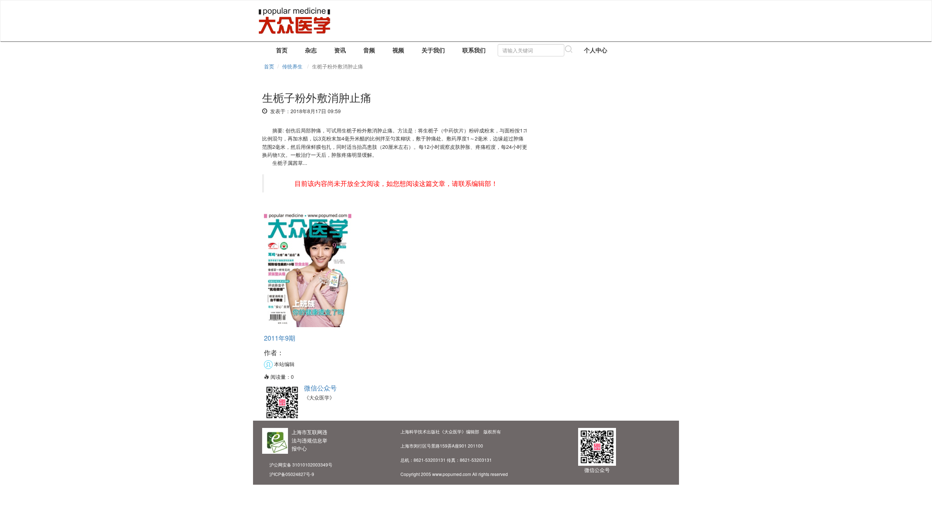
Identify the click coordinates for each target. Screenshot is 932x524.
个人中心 (595, 50)
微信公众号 (320, 387)
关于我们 (433, 50)
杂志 (311, 50)
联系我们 (474, 50)
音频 (369, 50)
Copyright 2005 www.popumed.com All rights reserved (454, 474)
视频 (398, 50)
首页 (282, 50)
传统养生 (292, 66)
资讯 (340, 50)
